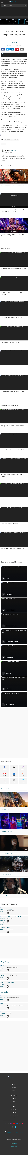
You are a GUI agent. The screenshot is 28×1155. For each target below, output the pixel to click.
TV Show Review (10, 910)
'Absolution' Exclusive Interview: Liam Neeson (12, 366)
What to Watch (14, 1095)
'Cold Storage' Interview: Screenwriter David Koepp (13, 268)
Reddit (23, 775)
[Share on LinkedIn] (12, 49)
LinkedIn (13, 775)
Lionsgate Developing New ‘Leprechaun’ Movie (12, 449)
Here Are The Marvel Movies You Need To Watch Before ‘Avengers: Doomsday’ (13, 235)
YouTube (4, 775)
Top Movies (5, 962)
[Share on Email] (22, 49)
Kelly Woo (14, 42)
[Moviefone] (14, 2)
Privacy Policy (14, 1118)
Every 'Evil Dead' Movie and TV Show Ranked (12, 499)
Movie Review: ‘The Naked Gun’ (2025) (10, 342)
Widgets (23, 782)
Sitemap (14, 1112)
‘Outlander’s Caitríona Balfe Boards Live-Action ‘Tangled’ (12, 475)
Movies (7, 26)
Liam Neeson (5, 59)
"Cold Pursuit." (14, 73)
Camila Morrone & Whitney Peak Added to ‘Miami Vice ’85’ (13, 425)
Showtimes (14, 1093)
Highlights (14, 17)
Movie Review (10, 918)
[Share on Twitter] (8, 49)
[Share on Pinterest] (17, 49)
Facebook (5, 769)
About (14, 1106)
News (3, 26)
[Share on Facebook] (3, 49)
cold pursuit (15, 139)
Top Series (4, 992)
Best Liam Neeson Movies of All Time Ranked (12, 317)
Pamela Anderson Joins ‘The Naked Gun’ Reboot (13, 391)
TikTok (4, 782)
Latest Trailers (5, 789)
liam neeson (7, 139)
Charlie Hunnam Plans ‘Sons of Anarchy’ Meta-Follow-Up (12, 549)
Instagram (23, 769)
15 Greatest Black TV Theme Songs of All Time (12, 185)
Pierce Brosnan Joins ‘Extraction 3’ (9, 523)
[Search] (25, 5)
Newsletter (14, 782)
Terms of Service (14, 1115)
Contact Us (14, 1109)
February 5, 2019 (11, 45)
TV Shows (14, 1087)
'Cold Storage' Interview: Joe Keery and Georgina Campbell (13, 293)
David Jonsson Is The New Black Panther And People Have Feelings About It (12, 210)
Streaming (14, 1090)
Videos (14, 1098)
